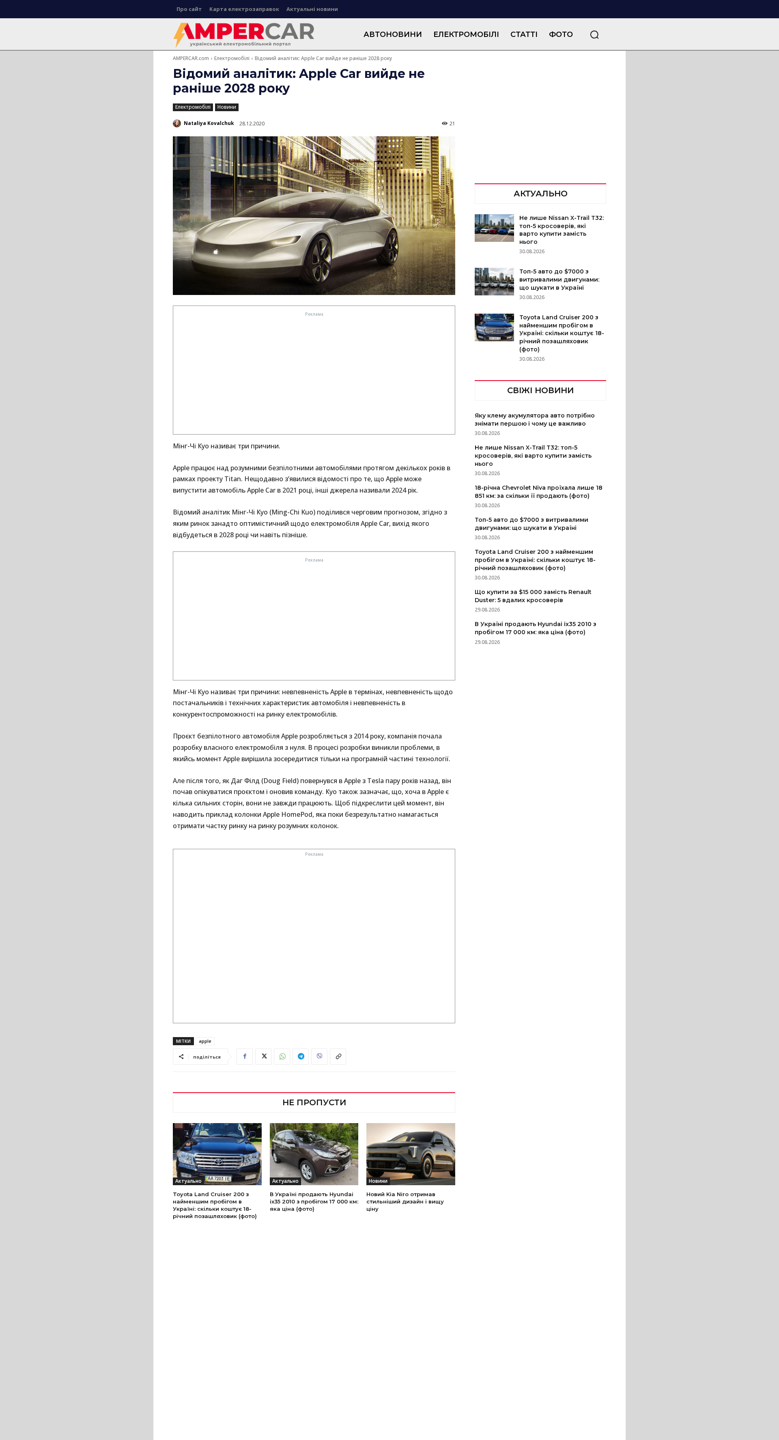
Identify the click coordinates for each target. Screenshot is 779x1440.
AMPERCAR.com (191, 58)
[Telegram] (301, 1056)
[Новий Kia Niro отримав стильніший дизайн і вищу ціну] (410, 1154)
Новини (226, 106)
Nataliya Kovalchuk (209, 123)
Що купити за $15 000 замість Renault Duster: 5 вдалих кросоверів (533, 596)
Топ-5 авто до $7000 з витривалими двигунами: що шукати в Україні (559, 279)
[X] (263, 1056)
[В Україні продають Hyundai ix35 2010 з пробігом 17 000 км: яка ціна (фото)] (314, 1154)
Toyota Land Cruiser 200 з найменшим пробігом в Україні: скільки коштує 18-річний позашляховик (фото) (215, 1205)
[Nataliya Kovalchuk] (178, 123)
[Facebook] (245, 1056)
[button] (594, 34)
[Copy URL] (338, 1056)
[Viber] (319, 1056)
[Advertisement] (314, 375)
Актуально (188, 1180)
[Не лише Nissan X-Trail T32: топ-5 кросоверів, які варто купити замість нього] (494, 228)
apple (205, 1041)
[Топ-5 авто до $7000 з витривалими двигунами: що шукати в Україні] (494, 281)
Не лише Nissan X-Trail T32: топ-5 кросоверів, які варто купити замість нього (561, 229)
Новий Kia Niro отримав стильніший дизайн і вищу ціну (405, 1201)
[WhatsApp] (282, 1056)
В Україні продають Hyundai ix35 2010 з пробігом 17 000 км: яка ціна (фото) (314, 1201)
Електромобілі (232, 58)
